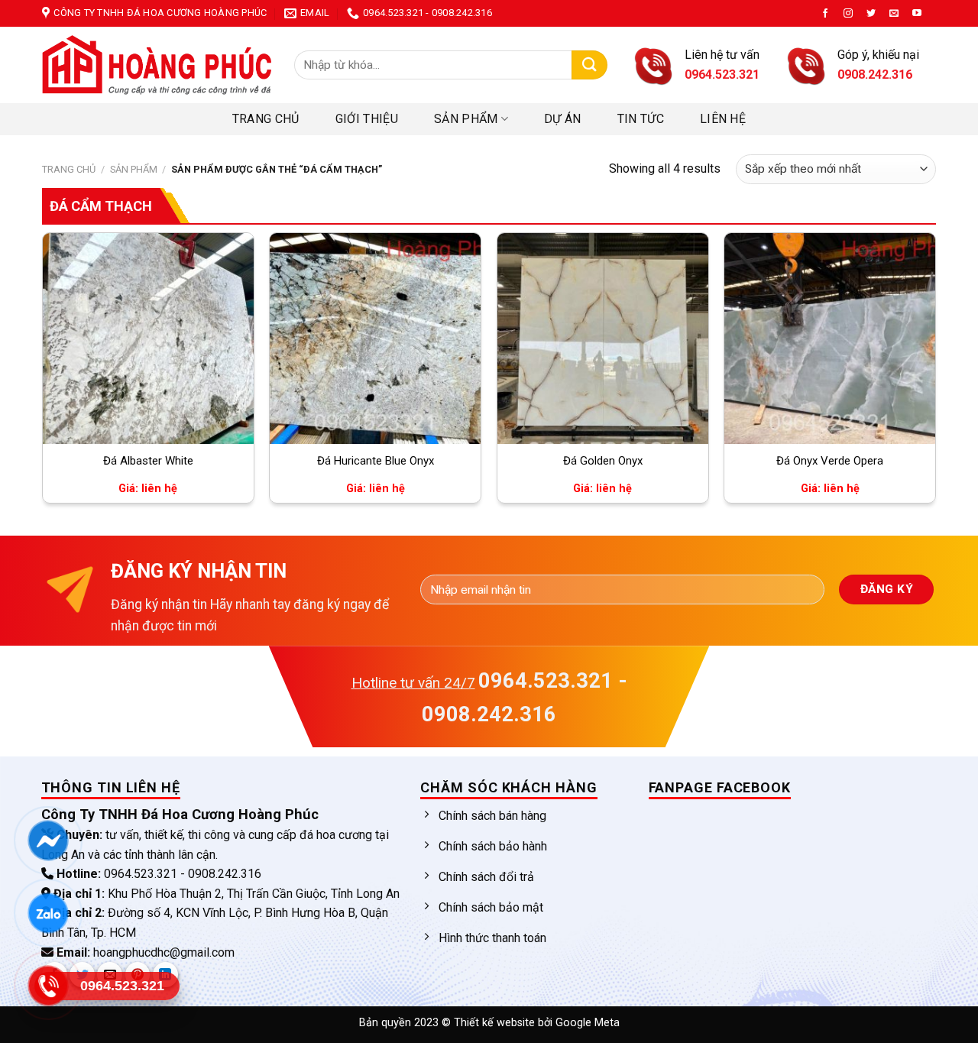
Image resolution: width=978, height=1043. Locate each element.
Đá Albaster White (148, 461)
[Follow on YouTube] (916, 13)
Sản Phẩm (466, 119)
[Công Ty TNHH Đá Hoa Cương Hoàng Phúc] (156, 65)
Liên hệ (723, 119)
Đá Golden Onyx (603, 461)
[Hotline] (48, 985)
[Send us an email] (893, 13)
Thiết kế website (496, 1022)
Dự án (562, 119)
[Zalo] (48, 913)
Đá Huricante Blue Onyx (375, 461)
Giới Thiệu (366, 119)
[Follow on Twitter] (871, 13)
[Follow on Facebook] (825, 13)
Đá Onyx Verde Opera (829, 461)
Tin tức (640, 119)
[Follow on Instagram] (848, 13)
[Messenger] (48, 840)
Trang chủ (266, 119)
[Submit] (589, 65)
